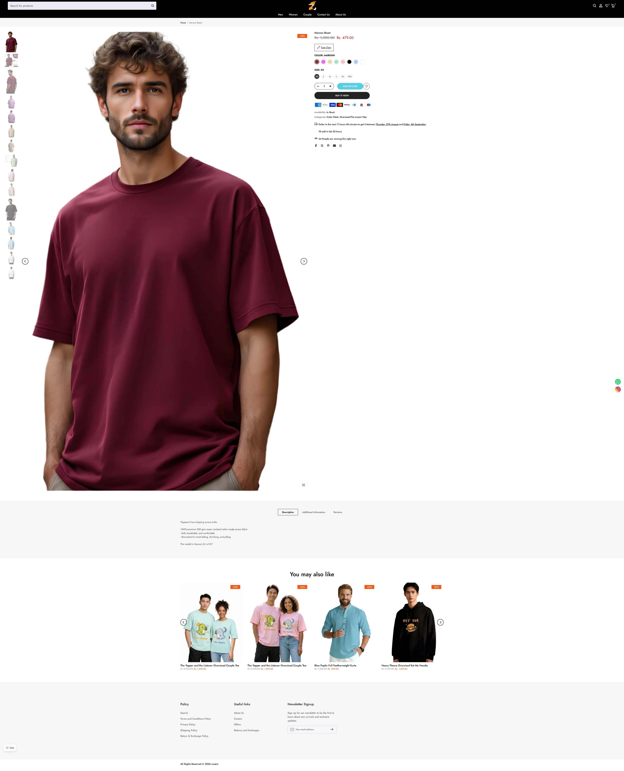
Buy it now (342, 95)
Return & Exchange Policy (194, 736)
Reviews (338, 512)
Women (293, 14)
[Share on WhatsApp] (340, 145)
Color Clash (332, 117)
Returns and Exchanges (246, 730)
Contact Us (323, 14)
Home (183, 23)
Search (184, 713)
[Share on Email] (334, 145)
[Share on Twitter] (322, 145)
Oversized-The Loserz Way (353, 117)
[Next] (304, 261)
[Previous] (25, 261)
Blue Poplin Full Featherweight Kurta (335, 665)
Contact (238, 719)
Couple (307, 14)
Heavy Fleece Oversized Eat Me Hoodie (405, 665)
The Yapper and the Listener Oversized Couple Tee (209, 665)
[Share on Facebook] (315, 145)
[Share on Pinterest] (328, 145)
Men (280, 14)
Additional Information (313, 512)
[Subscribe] (330, 729)
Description (288, 512)
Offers (237, 724)
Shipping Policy (188, 730)
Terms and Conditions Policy (195, 719)
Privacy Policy (187, 724)
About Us (340, 14)
